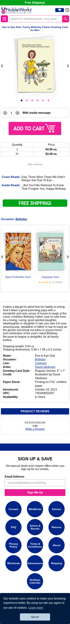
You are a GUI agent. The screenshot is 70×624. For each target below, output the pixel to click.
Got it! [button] (35, 617)
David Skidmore (45, 367)
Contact (13, 509)
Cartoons (41, 363)
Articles (56, 509)
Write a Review (35, 164)
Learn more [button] (36, 607)
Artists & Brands (35, 527)
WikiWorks (35, 509)
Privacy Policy (13, 545)
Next (66, 66)
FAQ (13, 527)
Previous (3, 66)
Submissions (35, 563)
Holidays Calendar (35, 581)
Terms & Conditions (35, 545)
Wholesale (13, 563)
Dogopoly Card (50, 276)
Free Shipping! (35, 2)
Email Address (14, 476)
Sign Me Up (35, 492)
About (56, 545)
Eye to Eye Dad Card (35, 422)
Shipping (56, 563)
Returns (56, 527)
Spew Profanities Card (18, 276)
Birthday (21, 219)
